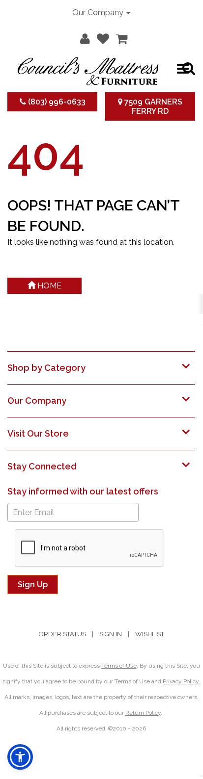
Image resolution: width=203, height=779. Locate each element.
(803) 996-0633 (56, 101)
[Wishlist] (100, 37)
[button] (82, 37)
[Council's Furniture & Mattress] (88, 68)
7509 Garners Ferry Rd (152, 106)
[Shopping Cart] (119, 37)
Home (48, 285)
